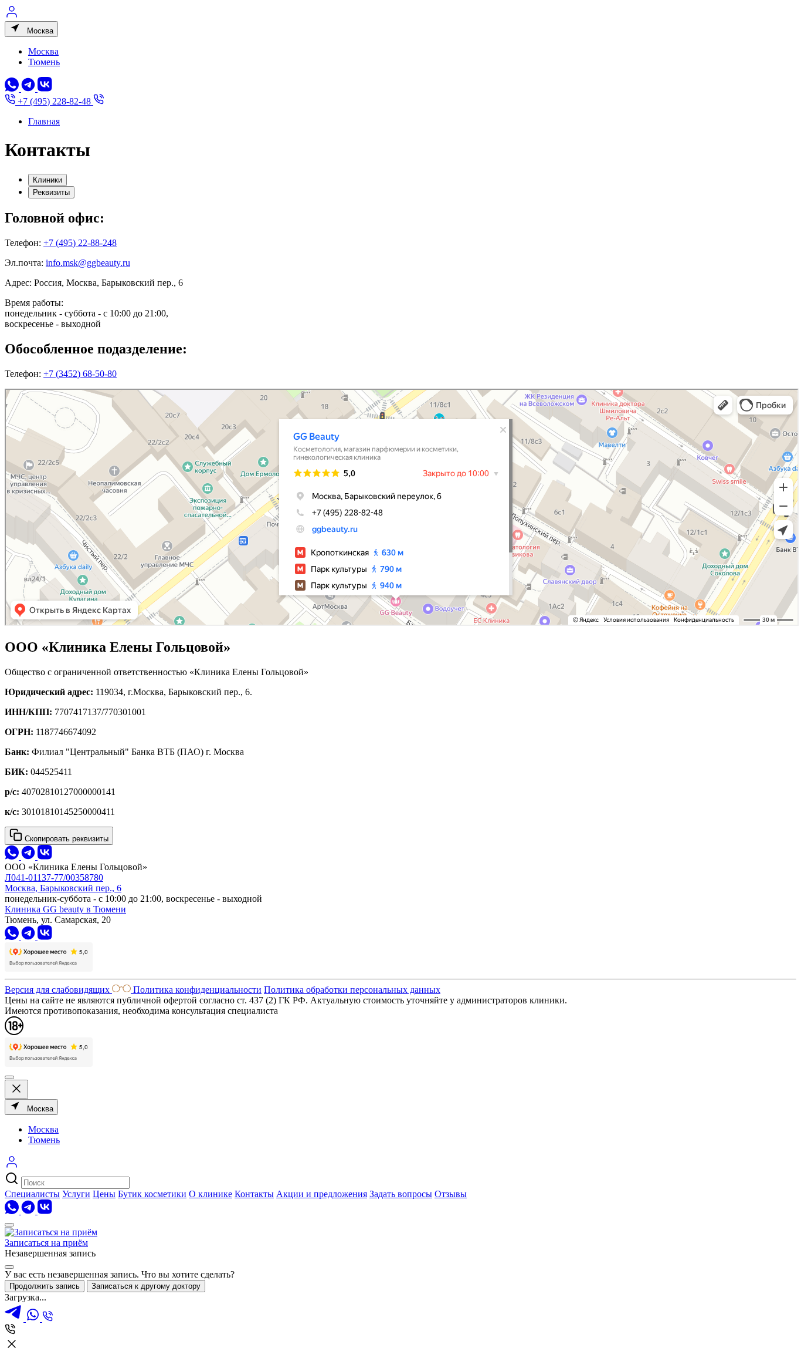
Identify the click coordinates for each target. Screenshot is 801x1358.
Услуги (76, 1194)
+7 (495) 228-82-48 (54, 101)
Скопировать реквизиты (65, 838)
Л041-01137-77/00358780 (54, 877)
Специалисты (32, 1194)
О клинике (210, 1194)
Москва (39, 30)
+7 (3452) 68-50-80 (80, 374)
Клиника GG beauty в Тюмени (65, 909)
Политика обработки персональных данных (352, 990)
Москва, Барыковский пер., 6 (63, 888)
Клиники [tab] (47, 180)
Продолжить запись (44, 1286)
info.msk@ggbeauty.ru (88, 263)
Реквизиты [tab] (51, 192)
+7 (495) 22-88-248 (80, 243)
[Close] (9, 1267)
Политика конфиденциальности (197, 990)
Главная (44, 121)
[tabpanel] (400, 419)
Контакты (254, 1194)
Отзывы (451, 1194)
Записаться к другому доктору (146, 1286)
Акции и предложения (321, 1194)
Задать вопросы (400, 1194)
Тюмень (44, 62)
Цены (104, 1194)
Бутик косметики (152, 1194)
